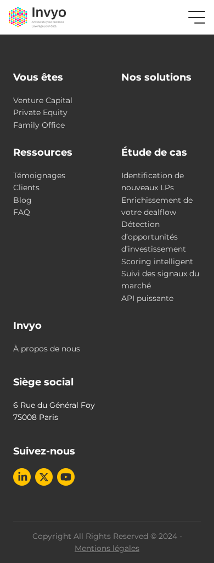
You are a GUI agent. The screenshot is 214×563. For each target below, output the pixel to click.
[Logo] (37, 17)
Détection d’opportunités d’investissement (153, 236)
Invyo (27, 326)
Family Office (39, 125)
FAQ (21, 212)
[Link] (22, 477)
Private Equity (40, 112)
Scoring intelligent (157, 261)
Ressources (42, 152)
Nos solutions (156, 77)
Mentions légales (107, 548)
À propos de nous (46, 349)
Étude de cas (154, 152)
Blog (22, 200)
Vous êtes (38, 77)
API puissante (147, 298)
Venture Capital (42, 100)
